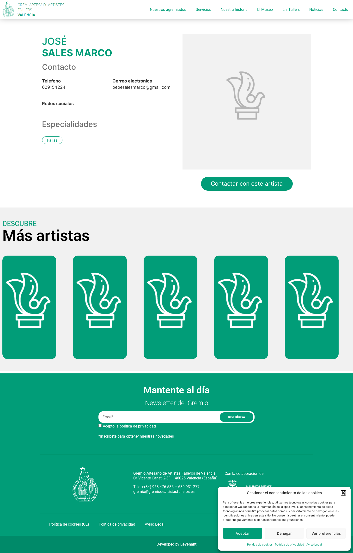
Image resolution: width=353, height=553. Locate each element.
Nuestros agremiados (168, 9)
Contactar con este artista (247, 183)
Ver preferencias (326, 533)
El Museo (265, 9)
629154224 (54, 84)
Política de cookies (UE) (69, 524)
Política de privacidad (289, 544)
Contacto (340, 9)
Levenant (188, 544)
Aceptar (243, 533)
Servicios (203, 9)
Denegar (284, 533)
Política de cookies (260, 544)
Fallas (52, 140)
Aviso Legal (314, 544)
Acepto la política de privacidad (129, 426)
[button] (343, 492)
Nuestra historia (234, 9)
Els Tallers (291, 9)
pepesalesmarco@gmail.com (141, 84)
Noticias (316, 9)
